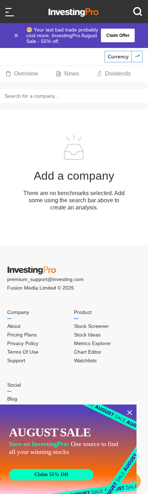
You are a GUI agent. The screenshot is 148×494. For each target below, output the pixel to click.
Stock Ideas (87, 335)
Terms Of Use (22, 352)
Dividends (118, 74)
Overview (26, 74)
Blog (12, 399)
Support (16, 360)
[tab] (21, 74)
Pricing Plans (22, 335)
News (71, 74)
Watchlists (85, 360)
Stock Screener (91, 326)
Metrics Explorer (92, 343)
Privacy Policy (22, 343)
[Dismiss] (16, 35)
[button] (77, 35)
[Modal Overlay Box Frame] (68, 449)
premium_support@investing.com (45, 279)
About (13, 326)
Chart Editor (87, 352)
